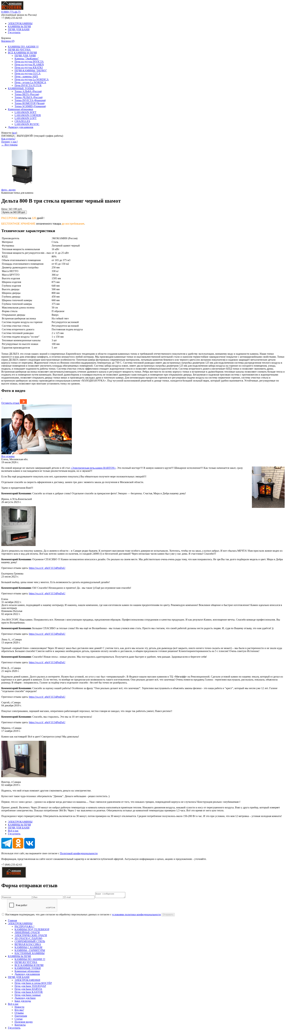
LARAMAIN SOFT (25, 112)
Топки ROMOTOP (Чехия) (30, 103)
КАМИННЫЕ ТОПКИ (21, 88)
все (14, 132)
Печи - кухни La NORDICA (30, 82)
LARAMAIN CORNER (28, 115)
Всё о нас (13, 830)
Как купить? (8, 138)
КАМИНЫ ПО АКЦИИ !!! (23, 46)
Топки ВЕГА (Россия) (27, 94)
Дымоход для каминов (20, 127)
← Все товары (9, 144)
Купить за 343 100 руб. (14, 212)
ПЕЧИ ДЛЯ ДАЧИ (25, 55)
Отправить (168, 914)
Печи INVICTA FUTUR (28, 85)
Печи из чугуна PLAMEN (29, 64)
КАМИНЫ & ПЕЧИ (19, 26)
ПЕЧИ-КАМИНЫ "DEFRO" (31, 70)
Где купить (14, 32)
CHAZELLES (22, 121)
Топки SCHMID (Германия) (30, 106)
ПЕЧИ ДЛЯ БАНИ (18, 29)
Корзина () (7, 41)
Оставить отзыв (10, 403)
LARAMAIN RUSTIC (27, 124)
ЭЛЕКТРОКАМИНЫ (20, 23)
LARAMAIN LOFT (26, 118)
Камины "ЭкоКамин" (27, 58)
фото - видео (8, 189)
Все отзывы (8, 456)
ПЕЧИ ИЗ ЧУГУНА (19, 49)
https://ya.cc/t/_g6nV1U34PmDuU (47, 568)
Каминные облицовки (20, 109)
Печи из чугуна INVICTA (29, 61)
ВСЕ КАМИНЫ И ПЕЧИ (22, 52)
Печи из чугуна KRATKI (29, 67)
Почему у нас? (9, 141)
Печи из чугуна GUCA (28, 73)
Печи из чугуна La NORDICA (32, 79)
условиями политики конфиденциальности (136, 914)
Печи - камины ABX (26, 76)
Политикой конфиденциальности (79, 853)
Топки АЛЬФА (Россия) (28, 91)
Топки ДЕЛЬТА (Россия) (29, 97)
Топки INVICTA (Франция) (30, 100)
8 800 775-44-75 (11, 11)
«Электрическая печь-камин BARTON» (93, 467)
